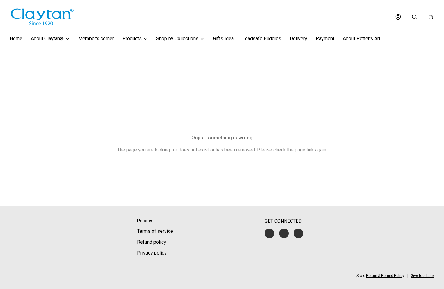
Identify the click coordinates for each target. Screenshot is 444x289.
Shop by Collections (177, 38)
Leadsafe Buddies (261, 38)
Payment (325, 38)
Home (16, 38)
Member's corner (96, 38)
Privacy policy (152, 253)
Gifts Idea (223, 38)
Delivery (298, 38)
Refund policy (151, 242)
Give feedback (422, 276)
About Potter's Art (361, 38)
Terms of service (155, 231)
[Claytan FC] (42, 17)
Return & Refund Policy (385, 276)
